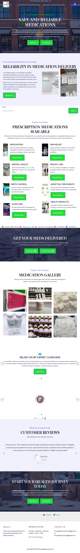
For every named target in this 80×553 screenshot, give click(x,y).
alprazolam (28, 167)
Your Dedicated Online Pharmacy (40, 15)
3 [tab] (42, 463)
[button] (33, 42)
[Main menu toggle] (75, 4)
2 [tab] (40, 463)
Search (4, 107)
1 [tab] (38, 463)
